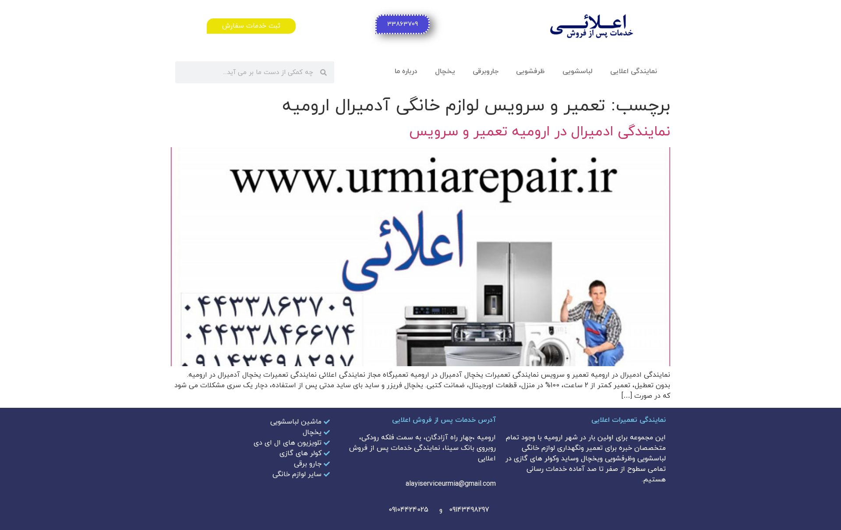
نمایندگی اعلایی (633, 71)
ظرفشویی (530, 71)
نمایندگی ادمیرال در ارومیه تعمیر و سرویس (539, 132)
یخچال (445, 71)
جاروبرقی (485, 71)
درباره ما (406, 71)
